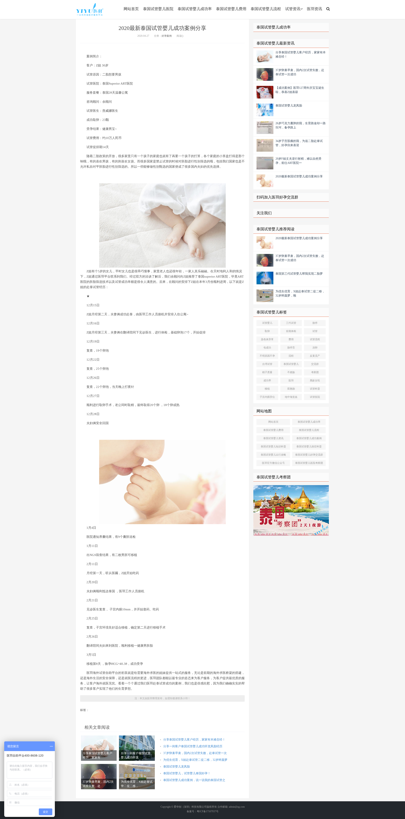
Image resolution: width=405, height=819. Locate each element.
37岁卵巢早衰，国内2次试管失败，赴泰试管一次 (195, 753)
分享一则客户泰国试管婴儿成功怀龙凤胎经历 (192, 746)
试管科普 (315, 388)
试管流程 (315, 339)
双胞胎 (291, 388)
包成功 (267, 347)
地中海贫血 (291, 396)
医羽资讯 (314, 9)
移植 (267, 388)
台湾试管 (267, 364)
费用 (291, 339)
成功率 (267, 380)
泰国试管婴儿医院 (158, 9)
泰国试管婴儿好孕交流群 (309, 454)
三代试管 (291, 322)
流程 (291, 355)
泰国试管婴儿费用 (231, 9)
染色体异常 (267, 339)
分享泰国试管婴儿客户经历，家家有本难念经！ (194, 739)
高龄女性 (315, 380)
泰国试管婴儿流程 (266, 9)
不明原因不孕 (267, 355)
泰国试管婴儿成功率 (195, 9)
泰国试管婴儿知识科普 (273, 446)
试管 (314, 331)
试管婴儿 (267, 322)
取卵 (267, 331)
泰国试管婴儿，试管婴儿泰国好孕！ (187, 773)
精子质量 (267, 372)
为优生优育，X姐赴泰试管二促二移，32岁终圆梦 (195, 759)
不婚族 (291, 372)
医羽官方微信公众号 (273, 462)
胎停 (314, 322)
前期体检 (291, 331)
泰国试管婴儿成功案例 (309, 438)
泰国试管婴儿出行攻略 (273, 454)
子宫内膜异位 (267, 396)
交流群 (315, 364)
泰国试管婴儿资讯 (273, 438)
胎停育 (291, 347)
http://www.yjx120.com (89, 9)
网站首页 (131, 9)
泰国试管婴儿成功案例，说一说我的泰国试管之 (194, 780)
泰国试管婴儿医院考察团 (309, 462)
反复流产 (315, 355)
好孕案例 (167, 35)
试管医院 (315, 396)
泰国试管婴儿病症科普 (309, 446)
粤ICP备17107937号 (208, 811)
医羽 (291, 380)
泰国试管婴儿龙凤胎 (176, 766)
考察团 (315, 372)
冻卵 (314, 347)
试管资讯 (292, 9)
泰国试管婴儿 (291, 364)
